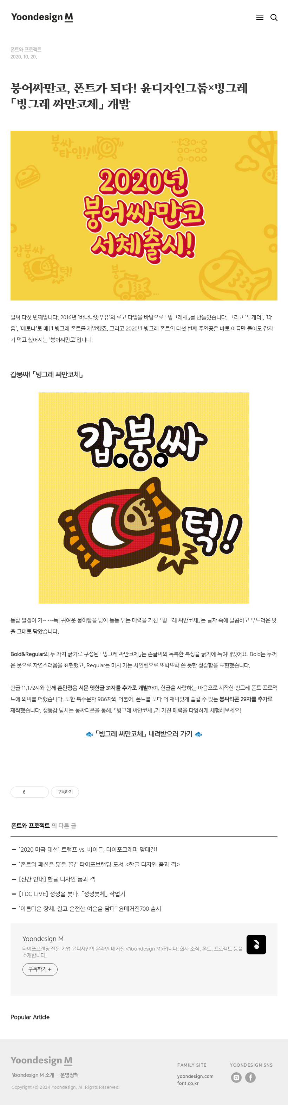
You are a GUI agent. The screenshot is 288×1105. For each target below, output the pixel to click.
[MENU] (259, 17)
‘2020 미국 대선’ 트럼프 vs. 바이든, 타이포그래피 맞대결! (88, 849)
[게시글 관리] (41, 792)
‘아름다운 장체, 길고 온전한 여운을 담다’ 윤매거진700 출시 (90, 908)
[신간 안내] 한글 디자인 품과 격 (57, 879)
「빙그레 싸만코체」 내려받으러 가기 (144, 734)
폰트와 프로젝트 (26, 49)
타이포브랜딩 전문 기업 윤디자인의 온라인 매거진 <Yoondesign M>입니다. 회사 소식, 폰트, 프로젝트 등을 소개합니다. (132, 952)
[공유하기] (32, 792)
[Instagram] (236, 1077)
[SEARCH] (273, 17)
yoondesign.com (195, 1076)
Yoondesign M (43, 938)
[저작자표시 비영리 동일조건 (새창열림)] (88, 792)
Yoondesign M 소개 (33, 1075)
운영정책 (69, 1075)
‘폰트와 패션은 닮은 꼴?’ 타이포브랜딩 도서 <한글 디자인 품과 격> (99, 864)
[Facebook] (250, 1077)
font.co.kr (188, 1083)
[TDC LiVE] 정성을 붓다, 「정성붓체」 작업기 (72, 894)
